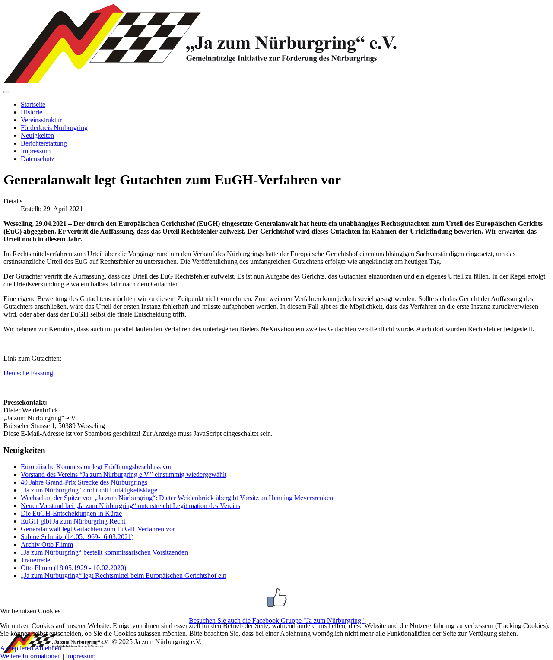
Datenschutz (37, 158)
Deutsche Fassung (28, 373)
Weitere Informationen (30, 656)
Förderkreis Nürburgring (54, 127)
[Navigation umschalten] (6, 92)
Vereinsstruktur (41, 120)
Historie (31, 112)
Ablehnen (48, 648)
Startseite (33, 104)
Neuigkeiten (37, 135)
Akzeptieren (16, 648)
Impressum (36, 151)
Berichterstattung (44, 143)
